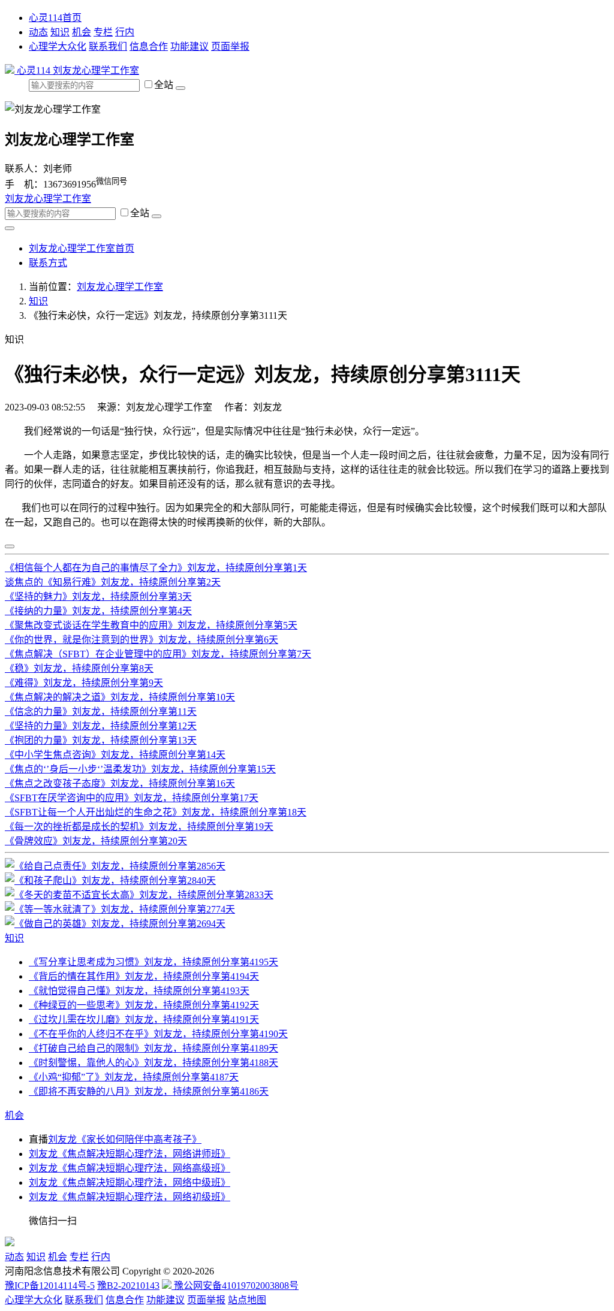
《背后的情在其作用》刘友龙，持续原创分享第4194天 (144, 976)
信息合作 (149, 46)
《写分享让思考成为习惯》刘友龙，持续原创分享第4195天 (153, 962)
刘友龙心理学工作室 (96, 70)
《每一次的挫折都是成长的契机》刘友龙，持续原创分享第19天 (139, 826)
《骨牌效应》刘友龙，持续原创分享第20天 (96, 841)
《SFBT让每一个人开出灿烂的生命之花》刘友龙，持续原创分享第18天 (155, 812)
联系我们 (108, 46)
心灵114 (33, 70)
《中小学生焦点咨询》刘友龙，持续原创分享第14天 (115, 755)
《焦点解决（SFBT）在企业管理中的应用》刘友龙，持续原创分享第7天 (158, 654)
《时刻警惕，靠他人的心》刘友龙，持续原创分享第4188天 (153, 1063)
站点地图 (247, 1300)
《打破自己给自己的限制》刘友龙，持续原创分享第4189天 (153, 1048)
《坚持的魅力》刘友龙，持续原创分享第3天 (98, 596)
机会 (81, 32)
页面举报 (230, 46)
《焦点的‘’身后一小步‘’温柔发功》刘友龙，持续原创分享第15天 (140, 769)
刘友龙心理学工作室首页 (81, 248)
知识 (60, 32)
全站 (165, 85)
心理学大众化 (57, 46)
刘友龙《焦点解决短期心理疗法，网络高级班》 (129, 1168)
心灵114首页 (55, 18)
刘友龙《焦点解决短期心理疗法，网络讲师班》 (129, 1154)
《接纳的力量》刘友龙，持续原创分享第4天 (98, 611)
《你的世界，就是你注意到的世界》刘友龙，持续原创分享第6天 (141, 640)
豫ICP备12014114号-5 (50, 1285)
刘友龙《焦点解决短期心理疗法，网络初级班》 (129, 1197)
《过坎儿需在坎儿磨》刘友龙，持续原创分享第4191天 (144, 1019)
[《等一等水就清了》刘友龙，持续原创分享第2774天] (120, 909)
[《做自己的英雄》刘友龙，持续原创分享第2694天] (115, 924)
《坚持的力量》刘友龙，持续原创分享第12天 (101, 726)
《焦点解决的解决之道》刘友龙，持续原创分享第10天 (120, 697)
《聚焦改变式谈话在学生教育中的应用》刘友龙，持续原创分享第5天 (151, 625)
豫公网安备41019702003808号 (235, 1285)
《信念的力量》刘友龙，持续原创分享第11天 (101, 711)
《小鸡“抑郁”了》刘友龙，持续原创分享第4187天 (134, 1077)
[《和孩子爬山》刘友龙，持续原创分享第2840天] (110, 880)
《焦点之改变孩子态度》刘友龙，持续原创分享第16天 (120, 783)
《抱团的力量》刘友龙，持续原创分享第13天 (101, 740)
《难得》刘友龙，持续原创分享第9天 (84, 683)
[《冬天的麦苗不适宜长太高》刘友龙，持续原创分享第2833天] (139, 895)
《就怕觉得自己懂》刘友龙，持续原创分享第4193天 (139, 991)
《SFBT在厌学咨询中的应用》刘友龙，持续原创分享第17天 (131, 798)
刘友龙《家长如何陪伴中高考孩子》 (124, 1139)
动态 (38, 32)
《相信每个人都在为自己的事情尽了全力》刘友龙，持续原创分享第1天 (156, 568)
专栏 (103, 32)
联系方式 (48, 263)
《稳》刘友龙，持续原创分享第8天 (79, 668)
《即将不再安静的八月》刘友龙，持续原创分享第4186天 (149, 1091)
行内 (124, 32)
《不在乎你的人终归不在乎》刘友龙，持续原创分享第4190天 (158, 1034)
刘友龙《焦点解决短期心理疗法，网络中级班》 (129, 1182)
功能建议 (189, 46)
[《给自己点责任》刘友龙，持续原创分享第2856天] (115, 866)
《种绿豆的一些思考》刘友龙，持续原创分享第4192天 (144, 1005)
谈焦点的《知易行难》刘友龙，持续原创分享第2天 (113, 582)
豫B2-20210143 (128, 1285)
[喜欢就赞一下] (9, 546)
